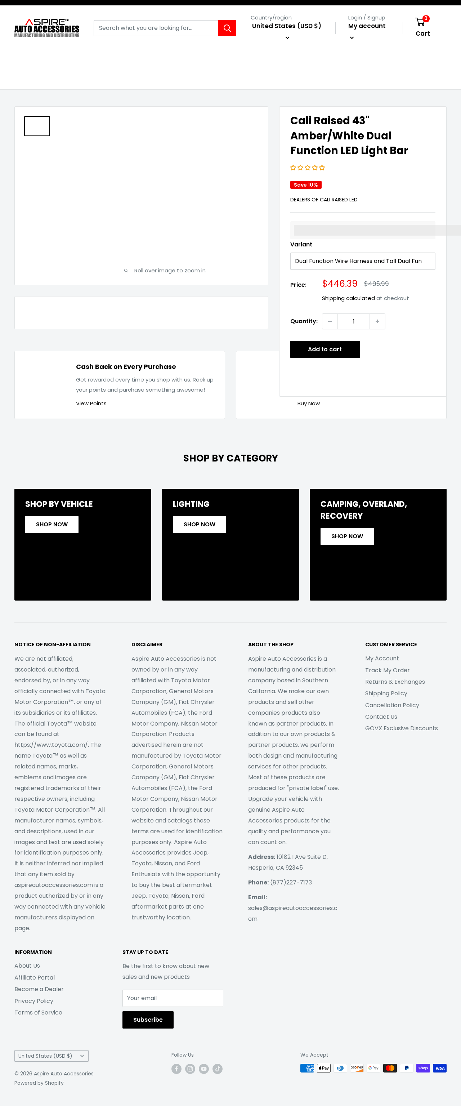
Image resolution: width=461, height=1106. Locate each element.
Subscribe (148, 1020)
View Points (91, 403)
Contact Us (381, 717)
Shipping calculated (348, 298)
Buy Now (308, 403)
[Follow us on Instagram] (190, 1069)
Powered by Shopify (39, 1083)
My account (367, 26)
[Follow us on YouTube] (204, 1069)
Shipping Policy (386, 693)
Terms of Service (38, 1012)
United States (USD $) (45, 1056)
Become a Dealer (39, 989)
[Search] (227, 28)
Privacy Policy (33, 1001)
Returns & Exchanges (395, 682)
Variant (301, 244)
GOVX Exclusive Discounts (401, 728)
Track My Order (387, 670)
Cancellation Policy (392, 705)
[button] (308, 168)
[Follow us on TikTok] (217, 1069)
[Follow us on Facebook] (176, 1069)
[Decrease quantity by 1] (329, 321)
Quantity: (304, 321)
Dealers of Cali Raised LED (324, 199)
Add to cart (325, 349)
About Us (27, 966)
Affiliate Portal (34, 977)
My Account (382, 658)
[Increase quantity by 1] (377, 321)
